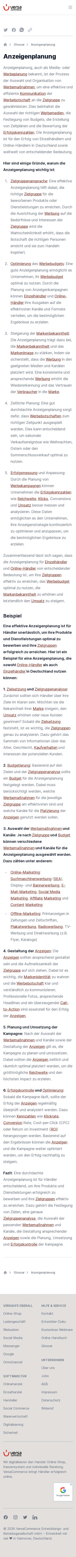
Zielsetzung (16, 689)
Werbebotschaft (16, 100)
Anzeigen (11, 817)
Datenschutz (50, 1400)
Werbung (51, 213)
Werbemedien (52, 113)
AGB (44, 1384)
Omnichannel (12, 1362)
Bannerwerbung (46, 885)
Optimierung (21, 264)
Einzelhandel (12, 1392)
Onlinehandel (12, 1384)
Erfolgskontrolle (20, 1090)
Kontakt (47, 1313)
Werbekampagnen (26, 486)
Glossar (19, 44)
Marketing (19, 898)
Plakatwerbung (23, 926)
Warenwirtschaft (15, 1416)
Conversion (12, 1123)
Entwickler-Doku (53, 1322)
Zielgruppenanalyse (51, 689)
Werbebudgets (51, 264)
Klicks (43, 499)
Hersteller (10, 1400)
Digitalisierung (13, 1424)
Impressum (49, 1392)
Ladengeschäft (14, 1322)
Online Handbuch (54, 1338)
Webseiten (11, 1330)
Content (17, 905)
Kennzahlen (26, 1116)
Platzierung (49, 811)
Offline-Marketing (25, 914)
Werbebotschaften (45, 416)
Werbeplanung (15, 74)
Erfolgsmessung (24, 473)
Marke (53, 392)
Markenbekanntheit (52, 333)
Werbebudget (51, 277)
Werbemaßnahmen (19, 87)
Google (8, 1354)
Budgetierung (18, 765)
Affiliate (36, 898)
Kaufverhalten (45, 747)
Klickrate (51, 1116)
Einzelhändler (35, 296)
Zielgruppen (51, 575)
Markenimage (22, 353)
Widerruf (47, 1408)
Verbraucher (27, 392)
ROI (54, 1129)
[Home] (5, 45)
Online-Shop (12, 1313)
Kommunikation (33, 93)
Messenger (11, 1346)
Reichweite (26, 499)
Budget (15, 778)
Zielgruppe (51, 100)
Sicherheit (10, 1433)
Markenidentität (37, 977)
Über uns (48, 1368)
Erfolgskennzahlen (18, 132)
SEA (57, 879)
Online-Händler (23, 568)
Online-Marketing (25, 872)
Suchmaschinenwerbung (31, 879)
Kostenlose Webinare (57, 1330)
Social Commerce (16, 1408)
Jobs (45, 1376)
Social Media (49, 892)
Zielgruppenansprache (29, 181)
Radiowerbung (50, 926)
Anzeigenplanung (43, 44)
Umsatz (24, 505)
